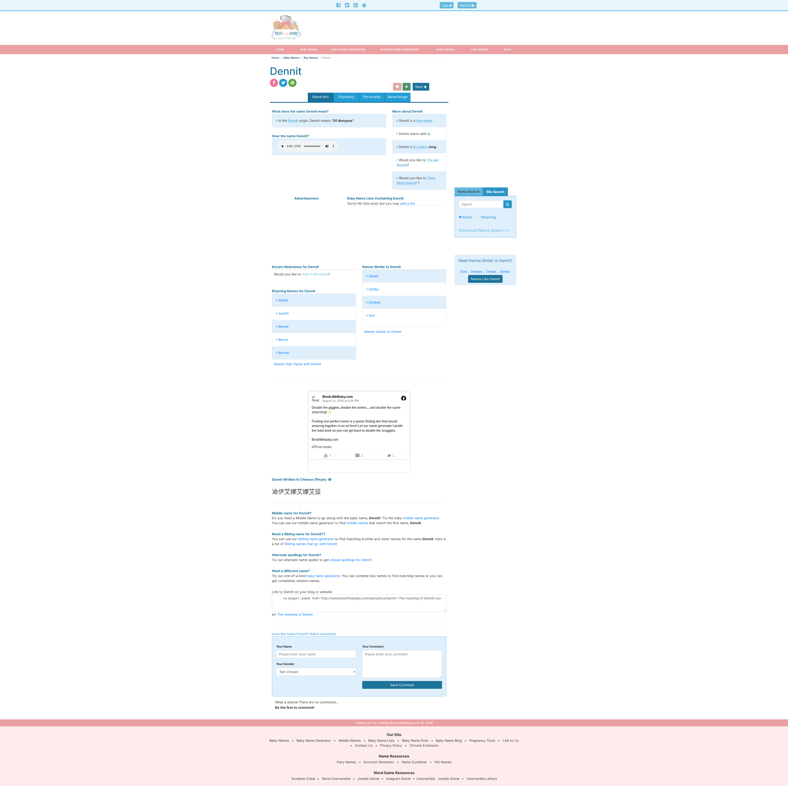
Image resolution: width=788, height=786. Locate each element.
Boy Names (311, 57)
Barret (283, 340)
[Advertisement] (425, 24)
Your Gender (285, 664)
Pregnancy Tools (482, 740)
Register (465, 5)
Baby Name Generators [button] (348, 49)
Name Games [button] (445, 49)
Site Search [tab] (495, 192)
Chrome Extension (424, 745)
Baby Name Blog (449, 740)
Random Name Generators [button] (399, 49)
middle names (357, 523)
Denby (374, 289)
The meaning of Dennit (295, 614)
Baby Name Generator (314, 740)
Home (283, 49)
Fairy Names (346, 762)
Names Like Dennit (485, 279)
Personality (372, 97)
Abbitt (283, 300)
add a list (407, 203)
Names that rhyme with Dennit (297, 364)
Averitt (283, 313)
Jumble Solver (368, 779)
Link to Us (511, 740)
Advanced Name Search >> (484, 230)
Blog (507, 49)
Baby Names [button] (308, 49)
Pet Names (443, 762)
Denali (373, 276)
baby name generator (323, 576)
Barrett (283, 353)
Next (419, 87)
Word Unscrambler (336, 779)
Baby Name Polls (415, 740)
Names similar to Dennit (382, 332)
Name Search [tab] (468, 191)
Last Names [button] (479, 49)
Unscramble (426, 779)
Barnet (283, 326)
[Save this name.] (397, 87)
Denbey (375, 302)
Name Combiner (414, 762)
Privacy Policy (391, 745)
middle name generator (421, 518)
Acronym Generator (379, 762)
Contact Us (363, 745)
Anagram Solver (398, 779)
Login (446, 5)
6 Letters (420, 147)
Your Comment (373, 646)
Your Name (284, 646)
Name (467, 217)
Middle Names (350, 740)
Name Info (320, 97)
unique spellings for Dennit (350, 560)
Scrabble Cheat (303, 779)
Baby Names (291, 57)
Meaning (488, 217)
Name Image (398, 97)
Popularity (346, 97)
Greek (293, 121)
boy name (424, 121)
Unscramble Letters (481, 779)
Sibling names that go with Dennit (311, 544)
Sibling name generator (316, 539)
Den (372, 315)
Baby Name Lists (381, 740)
